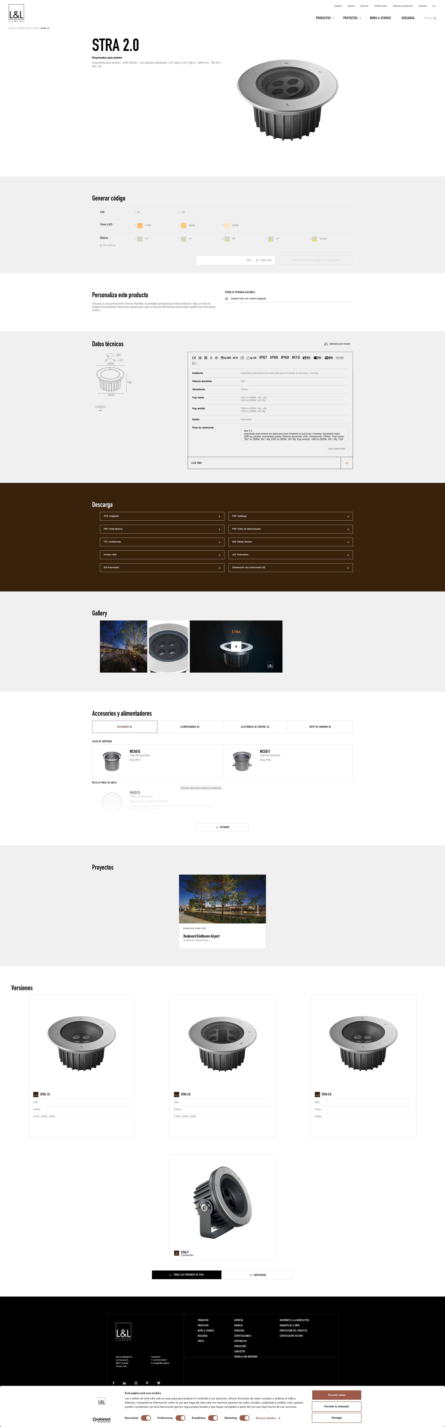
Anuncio (351, 6)
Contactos (423, 6)
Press (201, 1341)
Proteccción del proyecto (293, 1330)
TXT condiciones (112, 542)
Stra (35, 28)
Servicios (364, 6)
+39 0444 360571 (160, 1360)
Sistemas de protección (403, 6)
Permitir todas (336, 1394)
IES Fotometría (111, 567)
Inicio (12, 28)
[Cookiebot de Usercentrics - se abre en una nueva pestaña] (102, 1420)
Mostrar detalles (266, 1418)
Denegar (337, 1417)
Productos (323, 17)
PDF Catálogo (239, 516)
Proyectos (350, 17)
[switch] (180, 1418)
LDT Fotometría (240, 555)
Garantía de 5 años (290, 1325)
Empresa (338, 6)
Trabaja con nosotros (245, 1356)
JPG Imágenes (111, 516)
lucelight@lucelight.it (161, 1363)
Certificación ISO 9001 (291, 1335)
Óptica (104, 238)
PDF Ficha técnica (113, 529)
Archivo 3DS (110, 555)
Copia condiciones (337, 449)
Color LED (106, 224)
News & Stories (380, 17)
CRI (102, 212)
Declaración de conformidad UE (248, 567)
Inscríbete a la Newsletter (294, 1320)
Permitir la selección (336, 1406)
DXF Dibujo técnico (242, 542)
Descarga (408, 17)
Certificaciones (380, 6)
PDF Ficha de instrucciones (246, 529)
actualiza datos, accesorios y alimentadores (316, 260)
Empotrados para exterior (107, 57)
